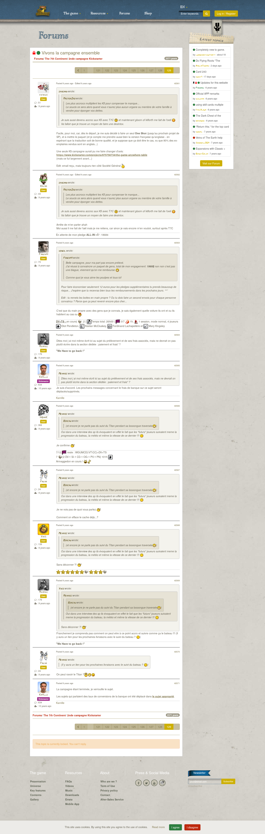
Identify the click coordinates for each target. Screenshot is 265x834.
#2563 (177, 242)
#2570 (177, 651)
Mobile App (72, 804)
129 (169, 70)
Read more (158, 827)
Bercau (67, 421)
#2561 (177, 83)
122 (107, 70)
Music (69, 790)
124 (125, 70)
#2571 (177, 683)
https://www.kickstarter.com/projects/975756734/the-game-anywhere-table (101, 155)
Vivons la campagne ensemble (70, 52)
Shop (148, 14)
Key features (38, 790)
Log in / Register (226, 13)
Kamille (43, 377)
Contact (105, 795)
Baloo (43, 186)
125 (133, 70)
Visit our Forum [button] (211, 163)
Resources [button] (98, 14)
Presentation (38, 781)
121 (98, 70)
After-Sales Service (112, 799)
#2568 (177, 525)
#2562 (177, 174)
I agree (175, 827)
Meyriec (43, 346)
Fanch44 (43, 254)
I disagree (192, 827)
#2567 (177, 469)
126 (142, 70)
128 (160, 70)
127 (151, 70)
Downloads (72, 795)
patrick (43, 95)
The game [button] (71, 14)
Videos (69, 786)
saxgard (62, 91)
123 (116, 70)
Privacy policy (109, 790)
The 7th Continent (56, 58)
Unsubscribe (195, 786)
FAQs (68, 781)
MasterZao (69, 98)
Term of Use (107, 786)
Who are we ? (108, 781)
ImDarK (43, 417)
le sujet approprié (163, 696)
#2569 (177, 580)
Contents (35, 795)
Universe (35, 786)
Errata (68, 799)
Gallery (34, 799)
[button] (184, 7)
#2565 (177, 365)
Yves (43, 536)
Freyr (43, 481)
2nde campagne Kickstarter (85, 58)
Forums (124, 14)
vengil (61, 251)
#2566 (177, 405)
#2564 (177, 334)
